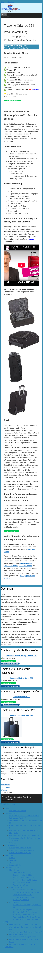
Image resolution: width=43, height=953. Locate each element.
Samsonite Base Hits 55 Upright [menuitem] (25, 880)
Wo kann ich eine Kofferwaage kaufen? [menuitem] (23, 924)
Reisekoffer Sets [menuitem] (11, 843)
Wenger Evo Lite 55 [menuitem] (20, 885)
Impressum (5, 785)
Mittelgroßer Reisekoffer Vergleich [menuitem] (21, 850)
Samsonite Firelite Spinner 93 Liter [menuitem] (26, 910)
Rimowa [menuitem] (12, 858)
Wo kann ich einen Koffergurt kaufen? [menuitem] (23, 937)
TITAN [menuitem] (11, 863)
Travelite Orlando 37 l (21, 697)
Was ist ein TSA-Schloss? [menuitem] (18, 934)
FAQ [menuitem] (6, 922)
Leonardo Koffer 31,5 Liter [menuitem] (23, 875)
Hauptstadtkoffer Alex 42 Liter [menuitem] (24, 877)
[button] (6, 17)
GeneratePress (7, 800)
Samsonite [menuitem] (13, 860)
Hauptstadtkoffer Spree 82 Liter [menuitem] (24, 890)
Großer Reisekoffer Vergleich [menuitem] (20, 853)
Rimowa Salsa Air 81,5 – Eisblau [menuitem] (25, 919)
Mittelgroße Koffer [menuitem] (15, 887)
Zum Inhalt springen (8, 2)
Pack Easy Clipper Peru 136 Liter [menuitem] (25, 914)
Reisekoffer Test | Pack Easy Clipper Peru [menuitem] (24, 835)
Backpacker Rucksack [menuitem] (17, 811)
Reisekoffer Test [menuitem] (11, 813)
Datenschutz (6, 787)
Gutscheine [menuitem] (9, 947)
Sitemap (4, 790)
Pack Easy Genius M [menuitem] (21, 900)
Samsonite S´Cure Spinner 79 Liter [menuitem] (26, 892)
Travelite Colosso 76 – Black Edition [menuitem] (26, 917)
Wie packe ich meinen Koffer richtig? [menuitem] (22, 944)
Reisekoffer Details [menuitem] (12, 868)
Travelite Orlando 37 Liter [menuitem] (22, 872)
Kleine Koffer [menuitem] (14, 870)
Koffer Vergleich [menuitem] (11, 845)
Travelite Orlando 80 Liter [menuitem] (22, 895)
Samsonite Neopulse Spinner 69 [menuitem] (25, 897)
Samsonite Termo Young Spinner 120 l (21, 656)
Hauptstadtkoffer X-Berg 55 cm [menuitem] (24, 882)
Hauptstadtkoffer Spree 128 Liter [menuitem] (25, 912)
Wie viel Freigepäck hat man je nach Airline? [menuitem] (25, 932)
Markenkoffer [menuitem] (10, 855)
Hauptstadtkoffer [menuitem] (15, 865)
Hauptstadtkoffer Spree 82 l (21, 678)
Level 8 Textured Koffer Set (21, 715)
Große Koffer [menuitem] (14, 902)
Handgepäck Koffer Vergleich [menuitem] (20, 848)
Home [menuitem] (7, 808)
